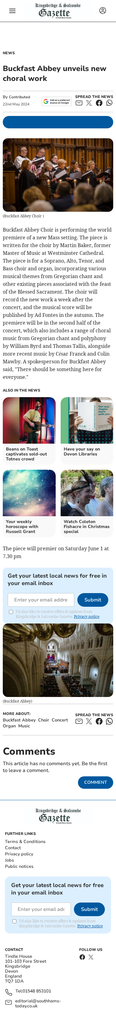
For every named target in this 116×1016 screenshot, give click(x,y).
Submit (92, 600)
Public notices (19, 866)
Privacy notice (86, 616)
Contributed (19, 97)
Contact (13, 848)
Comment (95, 782)
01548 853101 (37, 991)
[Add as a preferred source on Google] (56, 101)
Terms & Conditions (25, 842)
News (9, 53)
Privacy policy (19, 854)
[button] (12, 10)
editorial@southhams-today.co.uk (38, 1004)
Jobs (9, 860)
